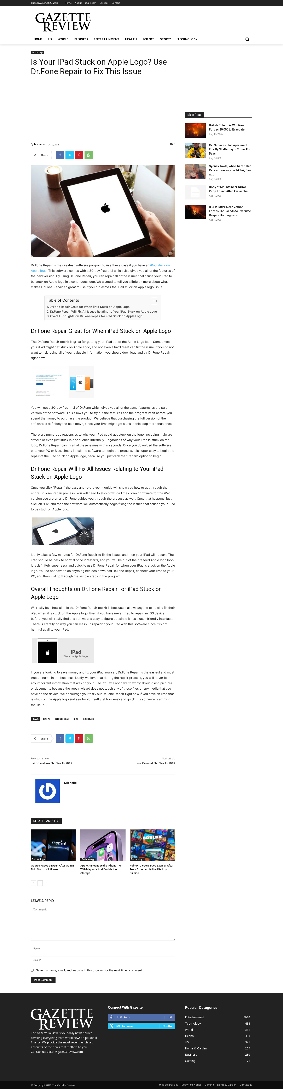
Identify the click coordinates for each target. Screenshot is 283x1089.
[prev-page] (33, 883)
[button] (247, 39)
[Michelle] (47, 791)
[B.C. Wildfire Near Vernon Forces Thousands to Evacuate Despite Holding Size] (195, 212)
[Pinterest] (79, 155)
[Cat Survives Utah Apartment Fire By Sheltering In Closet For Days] (195, 150)
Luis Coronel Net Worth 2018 (155, 763)
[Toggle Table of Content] (152, 301)
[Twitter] (69, 155)
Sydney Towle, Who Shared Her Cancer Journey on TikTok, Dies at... (230, 170)
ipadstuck (88, 718)
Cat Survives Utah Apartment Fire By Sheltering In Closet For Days (230, 149)
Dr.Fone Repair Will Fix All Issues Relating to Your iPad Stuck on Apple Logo (103, 311)
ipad (76, 718)
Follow (167, 1025)
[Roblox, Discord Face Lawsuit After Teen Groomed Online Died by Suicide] (152, 845)
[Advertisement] (103, 106)
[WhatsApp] (89, 155)
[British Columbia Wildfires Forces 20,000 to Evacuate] (195, 130)
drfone (47, 718)
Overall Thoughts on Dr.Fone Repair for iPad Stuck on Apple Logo (96, 316)
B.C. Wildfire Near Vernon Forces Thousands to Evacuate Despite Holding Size (230, 211)
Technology (37, 52)
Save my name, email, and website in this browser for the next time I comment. (89, 970)
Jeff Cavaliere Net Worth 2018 (51, 763)
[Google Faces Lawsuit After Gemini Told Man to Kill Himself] (53, 845)
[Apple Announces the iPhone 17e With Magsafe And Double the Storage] (103, 845)
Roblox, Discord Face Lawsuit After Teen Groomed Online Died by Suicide (151, 869)
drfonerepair (62, 718)
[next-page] (40, 883)
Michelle (39, 144)
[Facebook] (60, 155)
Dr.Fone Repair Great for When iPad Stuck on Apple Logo (90, 306)
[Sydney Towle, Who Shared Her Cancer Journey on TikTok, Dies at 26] (195, 171)
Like (169, 1017)
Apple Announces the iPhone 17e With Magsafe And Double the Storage (101, 869)
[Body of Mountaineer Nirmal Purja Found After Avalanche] (195, 192)
